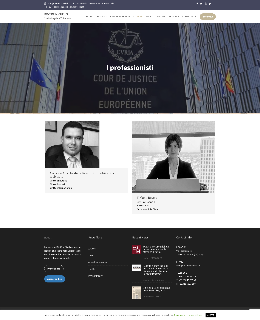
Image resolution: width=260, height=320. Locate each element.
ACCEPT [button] (210, 315)
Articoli (174, 16)
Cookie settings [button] (195, 315)
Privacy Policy (95, 275)
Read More (179, 315)
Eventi (150, 16)
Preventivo (208, 16)
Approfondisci (54, 278)
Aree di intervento (122, 16)
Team (140, 16)
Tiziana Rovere (147, 197)
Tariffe (161, 16)
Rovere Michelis (56, 14)
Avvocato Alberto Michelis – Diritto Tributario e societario (82, 174)
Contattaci (189, 16)
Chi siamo (101, 16)
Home (89, 16)
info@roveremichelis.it (188, 265)
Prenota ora (53, 268)
